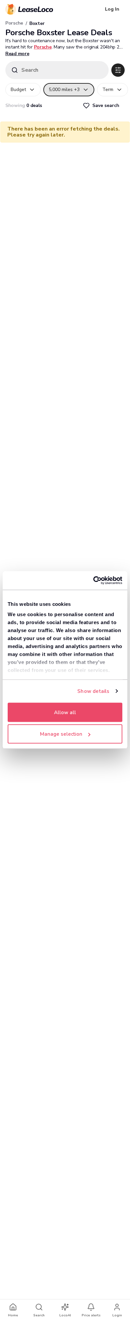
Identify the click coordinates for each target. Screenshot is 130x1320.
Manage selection (61, 734)
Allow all (65, 712)
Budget (18, 89)
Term (107, 89)
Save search (105, 105)
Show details (93, 691)
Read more (17, 53)
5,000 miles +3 (64, 89)
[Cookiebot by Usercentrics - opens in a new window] (93, 580)
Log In (112, 9)
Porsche (14, 23)
